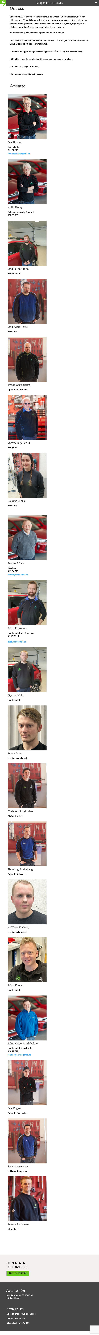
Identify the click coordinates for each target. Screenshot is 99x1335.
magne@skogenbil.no (18, 575)
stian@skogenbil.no (17, 642)
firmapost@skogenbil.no (19, 154)
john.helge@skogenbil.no (19, 1055)
